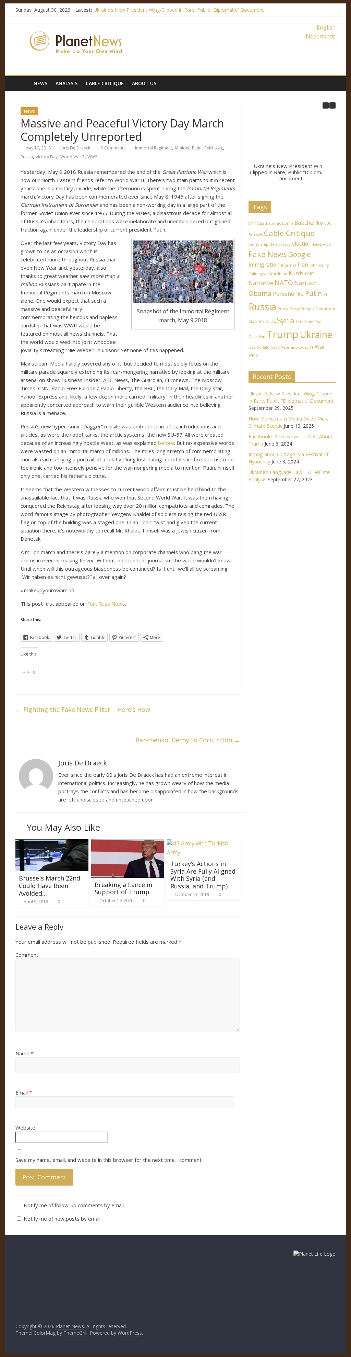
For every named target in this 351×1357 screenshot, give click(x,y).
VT (311, 347)
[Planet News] (75, 27)
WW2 (92, 157)
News (40, 83)
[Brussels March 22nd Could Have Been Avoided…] (51, 843)
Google (299, 254)
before (166, 442)
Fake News (268, 254)
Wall (320, 346)
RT (325, 294)
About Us (144, 83)
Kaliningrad (259, 273)
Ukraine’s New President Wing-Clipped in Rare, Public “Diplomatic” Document (179, 10)
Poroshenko (288, 294)
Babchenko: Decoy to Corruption (187, 740)
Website (25, 1127)
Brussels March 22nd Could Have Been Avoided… (49, 885)
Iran (303, 264)
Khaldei (182, 148)
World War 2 (72, 157)
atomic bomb (280, 223)
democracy (280, 244)
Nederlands (321, 36)
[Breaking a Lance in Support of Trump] (127, 843)
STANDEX (256, 321)
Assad (262, 223)
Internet (288, 265)
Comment (26, 954)
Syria (285, 320)
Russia (27, 157)
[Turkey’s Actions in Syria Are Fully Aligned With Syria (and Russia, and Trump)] (203, 843)
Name (24, 1053)
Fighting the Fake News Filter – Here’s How (82, 709)
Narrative (261, 283)
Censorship (258, 244)
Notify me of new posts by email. (62, 1218)
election (302, 243)
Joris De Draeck (75, 148)
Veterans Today (294, 347)
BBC (327, 223)
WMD (253, 355)
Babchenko (308, 222)
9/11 (252, 223)
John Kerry (319, 265)
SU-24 (271, 321)
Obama (260, 293)
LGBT (309, 273)
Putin (197, 148)
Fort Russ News (106, 603)
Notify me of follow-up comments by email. (74, 1205)
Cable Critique (105, 83)
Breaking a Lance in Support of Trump (123, 888)
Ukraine (316, 334)
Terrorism (305, 321)
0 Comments (112, 148)
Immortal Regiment (153, 148)
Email (23, 1092)
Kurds (296, 273)
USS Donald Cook (264, 347)
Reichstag (213, 148)
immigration (264, 264)
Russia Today (289, 308)
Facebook (322, 244)
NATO (284, 282)
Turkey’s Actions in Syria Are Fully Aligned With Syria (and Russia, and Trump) (202, 875)
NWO (312, 283)
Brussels (256, 234)
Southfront (325, 308)
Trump (283, 334)
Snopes (307, 308)
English (326, 27)
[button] (332, 105)
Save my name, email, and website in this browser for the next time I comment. (109, 1159)
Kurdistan (278, 273)
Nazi (300, 283)
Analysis (66, 83)
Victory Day (47, 157)
